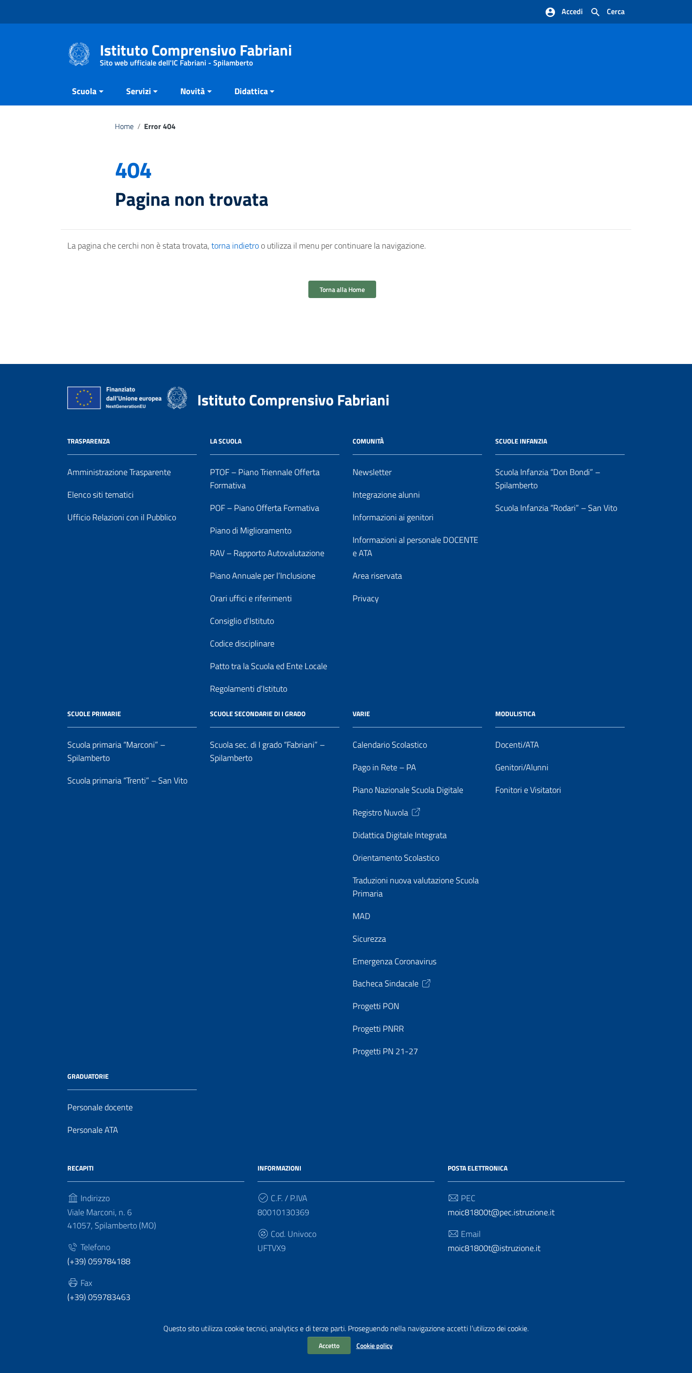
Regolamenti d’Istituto (248, 688)
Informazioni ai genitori (393, 517)
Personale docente (100, 1107)
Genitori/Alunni (521, 767)
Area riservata (377, 575)
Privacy (366, 598)
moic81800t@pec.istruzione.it (501, 1212)
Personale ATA (92, 1129)
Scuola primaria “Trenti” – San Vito (127, 780)
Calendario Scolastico (390, 744)
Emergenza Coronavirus (394, 961)
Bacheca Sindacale (385, 983)
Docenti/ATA (517, 744)
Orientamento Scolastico (396, 857)
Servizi (138, 91)
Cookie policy (374, 1345)
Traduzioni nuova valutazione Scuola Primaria (416, 887)
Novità (192, 91)
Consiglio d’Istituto (242, 620)
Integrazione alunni (386, 494)
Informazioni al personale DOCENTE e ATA (415, 546)
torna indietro (235, 245)
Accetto (329, 1345)
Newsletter (372, 472)
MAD (361, 916)
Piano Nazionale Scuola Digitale (408, 789)
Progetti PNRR (378, 1028)
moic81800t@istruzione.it (494, 1248)
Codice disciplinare (242, 643)
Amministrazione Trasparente (119, 472)
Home (124, 126)
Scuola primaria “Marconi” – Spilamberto (116, 751)
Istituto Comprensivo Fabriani (196, 52)
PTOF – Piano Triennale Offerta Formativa (265, 479)
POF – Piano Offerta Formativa (264, 507)
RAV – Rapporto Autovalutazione (267, 553)
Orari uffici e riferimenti (251, 598)
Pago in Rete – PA (384, 767)
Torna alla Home (342, 289)
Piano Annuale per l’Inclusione (262, 575)
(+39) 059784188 (98, 1261)
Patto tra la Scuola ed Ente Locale (268, 666)
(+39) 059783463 (98, 1297)
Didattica (251, 91)
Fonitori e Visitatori (528, 789)
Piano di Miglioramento (250, 530)
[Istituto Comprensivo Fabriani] (79, 53)
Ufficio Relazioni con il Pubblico (121, 517)
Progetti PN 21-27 (385, 1051)
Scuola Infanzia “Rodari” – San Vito (556, 507)
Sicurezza (369, 938)
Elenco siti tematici (100, 494)
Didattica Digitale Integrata (400, 835)
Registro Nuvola (380, 812)
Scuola (84, 91)
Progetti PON (376, 1006)
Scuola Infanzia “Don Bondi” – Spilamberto (547, 479)
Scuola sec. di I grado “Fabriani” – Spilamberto (267, 751)
